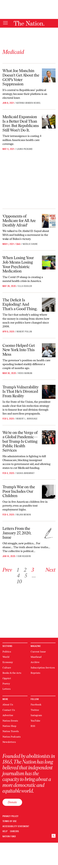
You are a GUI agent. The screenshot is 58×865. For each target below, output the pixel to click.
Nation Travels (10, 731)
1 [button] (18, 570)
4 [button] (18, 575)
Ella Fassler (25, 286)
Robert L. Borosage (27, 418)
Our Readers (24, 556)
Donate (12, 802)
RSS (33, 726)
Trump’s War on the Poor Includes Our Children (18, 491)
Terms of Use (9, 821)
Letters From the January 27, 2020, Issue (16, 533)
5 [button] (26, 575)
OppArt (6, 678)
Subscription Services (43, 667)
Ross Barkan (25, 373)
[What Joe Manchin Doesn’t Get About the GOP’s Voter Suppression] (49, 75)
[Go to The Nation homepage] (29, 23)
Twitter (35, 710)
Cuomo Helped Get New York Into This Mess (18, 350)
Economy (7, 662)
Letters (6, 688)
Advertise (7, 715)
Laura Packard (24, 149)
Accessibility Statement (15, 826)
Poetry (6, 683)
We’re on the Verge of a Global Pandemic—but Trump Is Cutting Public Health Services (20, 441)
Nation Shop (9, 726)
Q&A (18, 244)
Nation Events (10, 720)
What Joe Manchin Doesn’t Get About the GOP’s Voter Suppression (20, 77)
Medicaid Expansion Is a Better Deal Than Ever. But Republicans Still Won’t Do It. (20, 123)
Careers (14, 831)
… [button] (34, 575)
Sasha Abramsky (25, 473)
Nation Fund (9, 836)
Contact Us (8, 710)
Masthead (36, 656)
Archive (35, 662)
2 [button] (25, 570)
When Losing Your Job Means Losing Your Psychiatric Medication (18, 264)
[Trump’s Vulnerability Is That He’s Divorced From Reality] (49, 392)
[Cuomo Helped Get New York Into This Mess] (49, 350)
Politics (6, 651)
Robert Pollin (24, 331)
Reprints (35, 672)
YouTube (35, 720)
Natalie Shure (30, 244)
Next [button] (50, 570)
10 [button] (19, 581)
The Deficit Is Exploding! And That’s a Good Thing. (20, 304)
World (5, 656)
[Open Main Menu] (5, 23)
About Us (7, 704)
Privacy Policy (10, 816)
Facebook (36, 704)
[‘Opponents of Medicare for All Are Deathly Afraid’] (49, 221)
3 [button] (32, 570)
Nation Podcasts (11, 736)
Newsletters (9, 741)
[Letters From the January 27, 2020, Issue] (49, 533)
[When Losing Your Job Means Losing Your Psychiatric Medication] (49, 262)
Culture (6, 667)
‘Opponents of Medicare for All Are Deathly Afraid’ (19, 220)
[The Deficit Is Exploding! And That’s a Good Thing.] (49, 305)
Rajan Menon (23, 514)
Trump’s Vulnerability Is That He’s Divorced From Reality (20, 391)
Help (5, 831)
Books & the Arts (11, 672)
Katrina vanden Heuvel (28, 102)
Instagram (36, 715)
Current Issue (38, 651)
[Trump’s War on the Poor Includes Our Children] (49, 492)
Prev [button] (7, 570)
